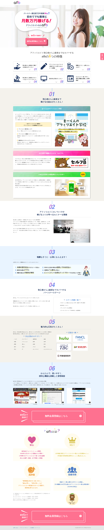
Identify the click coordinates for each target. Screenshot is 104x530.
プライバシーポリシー (24, 527)
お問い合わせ (15, 527)
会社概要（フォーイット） (35, 527)
